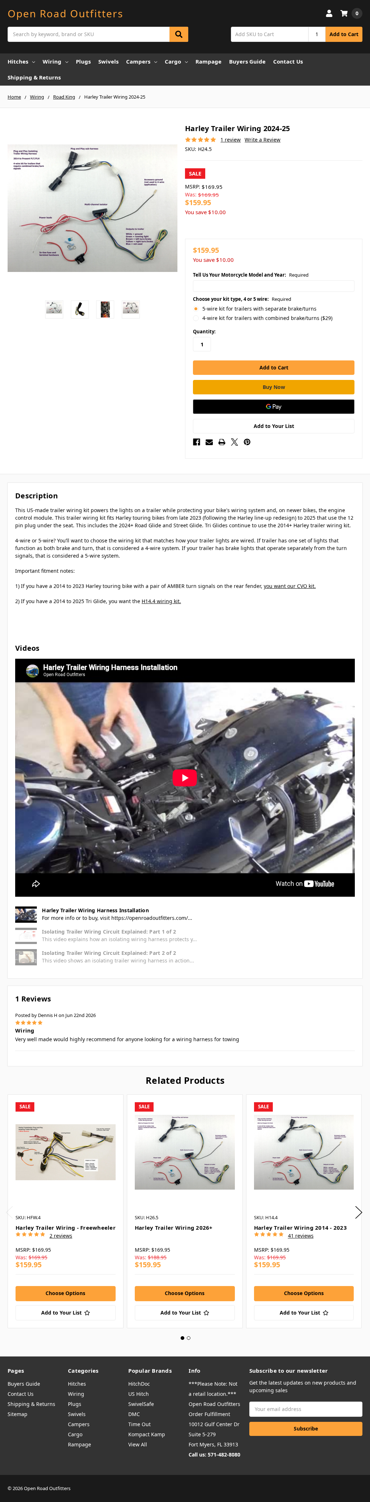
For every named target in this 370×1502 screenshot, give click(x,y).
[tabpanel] (65, 1211)
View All (137, 1444)
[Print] (221, 442)
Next (359, 1213)
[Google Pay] (273, 406)
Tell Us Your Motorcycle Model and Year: (251, 275)
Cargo (173, 61)
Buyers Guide (247, 61)
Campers (138, 61)
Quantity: (204, 331)
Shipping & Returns (34, 77)
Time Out (139, 1424)
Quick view (65, 1152)
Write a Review (262, 139)
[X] (234, 442)
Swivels (108, 61)
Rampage (208, 61)
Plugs (83, 61)
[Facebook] (196, 442)
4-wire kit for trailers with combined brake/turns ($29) (267, 318)
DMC (134, 1414)
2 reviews (61, 1235)
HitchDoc (139, 1383)
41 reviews (301, 1235)
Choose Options (65, 1293)
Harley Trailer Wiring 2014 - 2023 (300, 1227)
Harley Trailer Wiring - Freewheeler (66, 1227)
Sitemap (17, 1414)
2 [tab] (188, 1338)
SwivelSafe (141, 1404)
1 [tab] (182, 1338)
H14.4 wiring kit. (161, 601)
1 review (230, 139)
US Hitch (138, 1393)
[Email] (209, 442)
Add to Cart (344, 34)
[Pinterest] (247, 442)
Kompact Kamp (146, 1434)
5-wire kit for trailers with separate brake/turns (259, 308)
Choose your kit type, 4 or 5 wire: (242, 299)
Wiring (52, 61)
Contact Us (288, 61)
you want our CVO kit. (290, 586)
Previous (9, 1213)
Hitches (18, 61)
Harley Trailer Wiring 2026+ (174, 1227)
